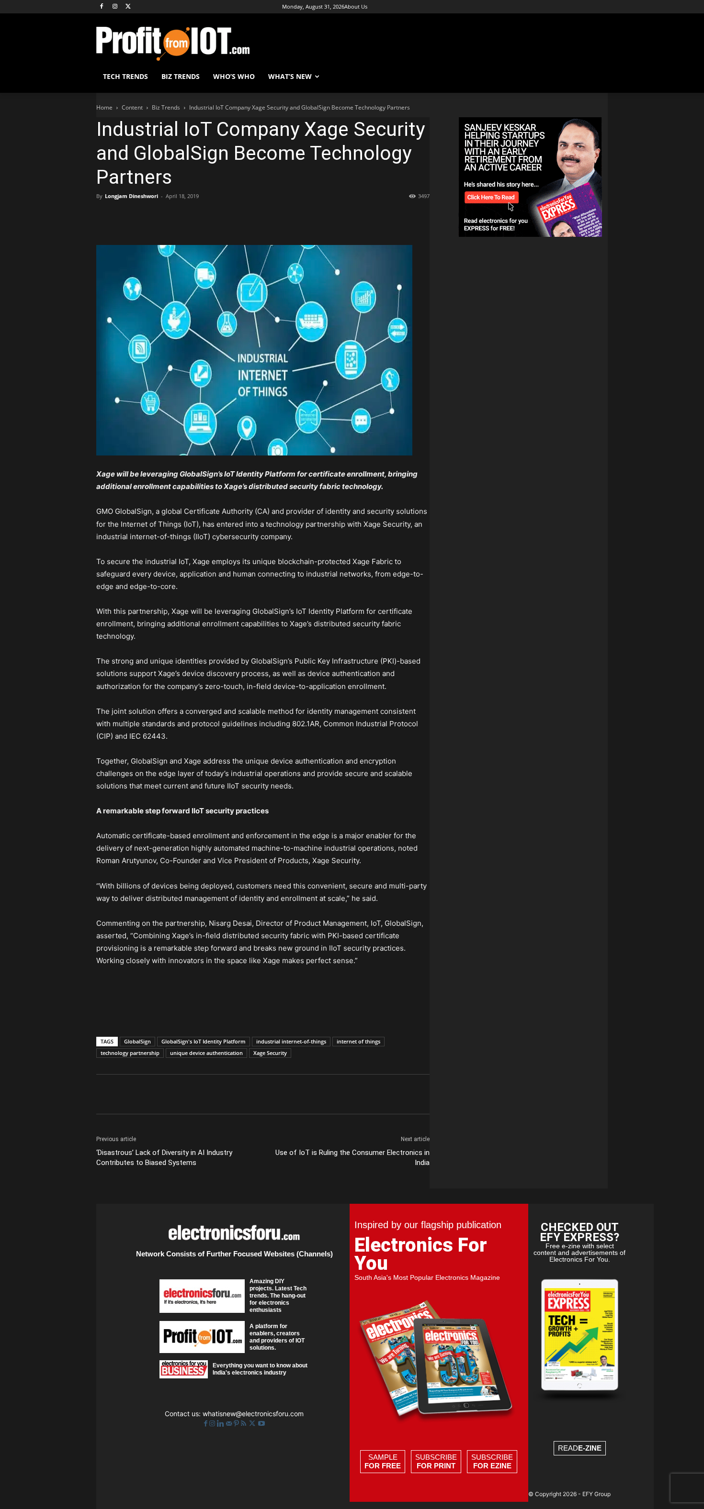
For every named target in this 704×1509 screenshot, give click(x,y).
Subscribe (436, 1461)
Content (132, 107)
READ (580, 1448)
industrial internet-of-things (291, 1041)
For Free (382, 1466)
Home (104, 107)
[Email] (216, 217)
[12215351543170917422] (530, 234)
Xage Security (270, 1052)
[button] (596, 76)
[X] (128, 6)
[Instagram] (115, 6)
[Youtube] (261, 1424)
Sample (382, 1461)
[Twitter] (253, 1424)
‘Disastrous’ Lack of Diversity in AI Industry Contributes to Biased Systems (164, 1157)
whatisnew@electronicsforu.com (253, 1413)
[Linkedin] (194, 217)
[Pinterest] (149, 217)
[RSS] (244, 1424)
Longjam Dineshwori (131, 196)
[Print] (238, 217)
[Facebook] (101, 6)
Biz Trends (166, 107)
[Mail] (230, 1424)
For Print (436, 1466)
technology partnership (130, 1052)
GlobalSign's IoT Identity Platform (203, 1041)
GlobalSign (137, 1041)
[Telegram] (260, 217)
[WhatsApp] (172, 217)
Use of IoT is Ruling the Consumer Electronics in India (352, 1157)
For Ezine (492, 1466)
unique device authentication (206, 1052)
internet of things (358, 1041)
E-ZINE (590, 1448)
